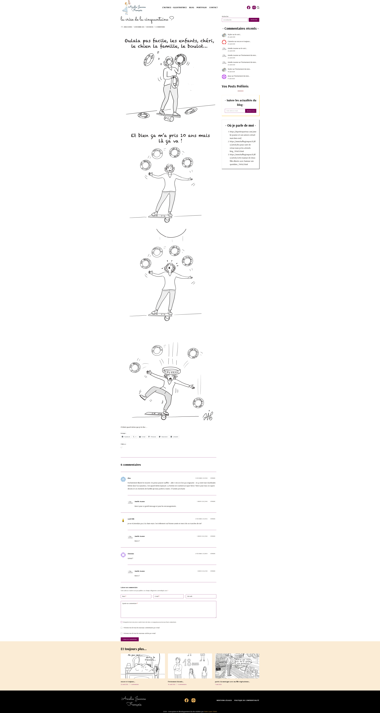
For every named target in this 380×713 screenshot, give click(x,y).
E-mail (157, 596)
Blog (191, 7)
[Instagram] (254, 7)
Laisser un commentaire (130, 639)
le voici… (238, 34)
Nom (124, 596)
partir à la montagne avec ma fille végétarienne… (232, 682)
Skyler (230, 34)
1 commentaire (135, 684)
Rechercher (225, 16)
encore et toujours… (244, 41)
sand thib (131, 519)
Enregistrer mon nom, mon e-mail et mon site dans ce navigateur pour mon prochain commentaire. (149, 622)
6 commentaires (160, 27)
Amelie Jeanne (233, 48)
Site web (189, 596)
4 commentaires (182, 684)
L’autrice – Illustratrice (174, 7)
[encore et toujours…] (143, 665)
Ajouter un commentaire (130, 603)
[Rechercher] (258, 7)
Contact (213, 7)
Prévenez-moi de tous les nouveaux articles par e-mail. (140, 633)
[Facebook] (248, 7)
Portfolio (202, 7)
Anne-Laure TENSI (210, 711)
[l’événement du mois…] (190, 665)
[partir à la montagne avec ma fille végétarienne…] (237, 665)
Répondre (212, 478)
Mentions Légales (224, 700)
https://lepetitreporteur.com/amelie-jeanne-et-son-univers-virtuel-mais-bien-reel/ (243, 134)
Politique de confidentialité (246, 700)
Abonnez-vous (251, 111)
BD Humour (149, 27)
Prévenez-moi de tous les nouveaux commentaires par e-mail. (142, 628)
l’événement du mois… (249, 55)
